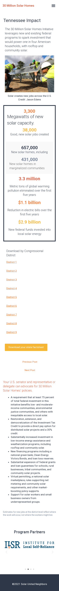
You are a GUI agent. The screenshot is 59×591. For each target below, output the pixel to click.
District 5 (11, 297)
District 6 (11, 305)
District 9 (11, 332)
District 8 (11, 323)
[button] (53, 5)
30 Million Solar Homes (18, 5)
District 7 (11, 314)
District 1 (11, 262)
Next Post (30, 370)
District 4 (11, 288)
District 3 (11, 279)
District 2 (11, 270)
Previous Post (29, 361)
